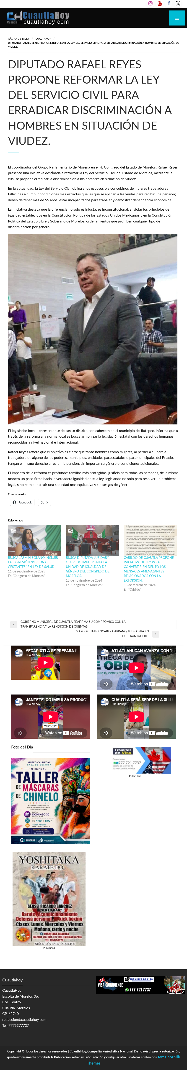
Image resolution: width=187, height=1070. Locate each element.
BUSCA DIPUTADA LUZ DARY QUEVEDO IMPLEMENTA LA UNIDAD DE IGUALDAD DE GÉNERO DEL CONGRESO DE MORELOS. (87, 567)
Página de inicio (18, 39)
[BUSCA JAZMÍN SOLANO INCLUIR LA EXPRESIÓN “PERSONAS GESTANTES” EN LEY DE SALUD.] (34, 540)
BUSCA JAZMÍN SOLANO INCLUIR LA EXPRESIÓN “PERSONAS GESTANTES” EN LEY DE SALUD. (33, 562)
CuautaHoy (43, 39)
